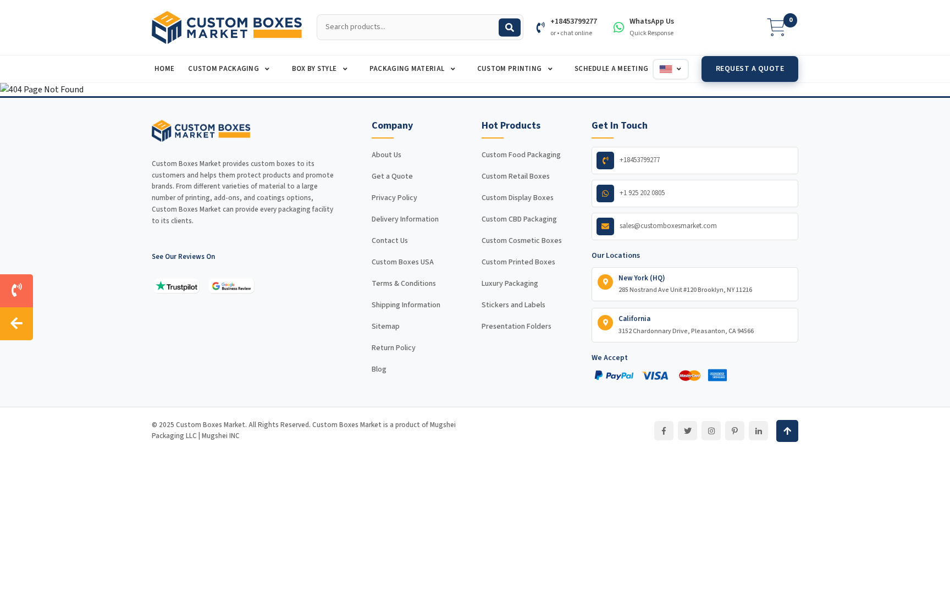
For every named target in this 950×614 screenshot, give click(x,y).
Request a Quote (750, 68)
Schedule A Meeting (611, 69)
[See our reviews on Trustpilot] (176, 286)
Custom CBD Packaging (519, 219)
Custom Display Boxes (518, 197)
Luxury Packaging (510, 283)
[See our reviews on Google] (231, 286)
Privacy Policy (394, 197)
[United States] (671, 69)
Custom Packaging (224, 69)
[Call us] (16, 290)
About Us (386, 155)
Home (164, 69)
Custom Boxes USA (403, 262)
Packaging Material (407, 69)
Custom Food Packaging (521, 155)
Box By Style (315, 69)
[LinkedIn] (758, 430)
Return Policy (394, 347)
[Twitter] (687, 430)
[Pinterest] (734, 430)
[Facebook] (663, 430)
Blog (379, 369)
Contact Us (390, 240)
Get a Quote (392, 176)
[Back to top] (787, 431)
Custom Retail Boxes (516, 176)
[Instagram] (711, 430)
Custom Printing (510, 69)
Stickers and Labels (513, 305)
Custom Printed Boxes (518, 262)
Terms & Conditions (404, 283)
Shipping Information (406, 305)
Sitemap (386, 326)
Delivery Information (405, 219)
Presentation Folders (516, 326)
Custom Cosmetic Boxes (522, 240)
